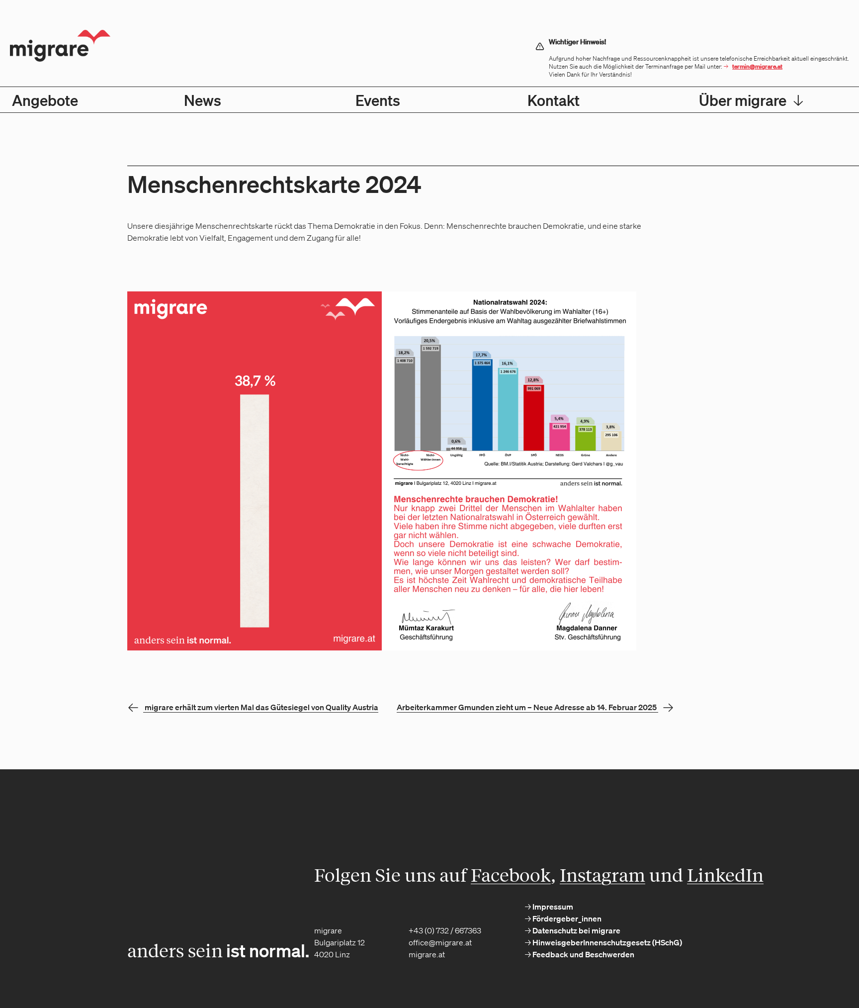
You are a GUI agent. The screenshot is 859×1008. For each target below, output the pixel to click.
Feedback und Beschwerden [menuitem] (582, 954)
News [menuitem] (202, 100)
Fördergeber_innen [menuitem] (566, 918)
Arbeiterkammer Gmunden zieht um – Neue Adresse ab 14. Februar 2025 (527, 707)
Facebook (511, 875)
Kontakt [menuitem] (553, 100)
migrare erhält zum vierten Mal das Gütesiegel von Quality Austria (261, 707)
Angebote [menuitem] (45, 100)
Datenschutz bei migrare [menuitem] (575, 930)
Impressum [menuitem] (552, 907)
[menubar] (429, 100)
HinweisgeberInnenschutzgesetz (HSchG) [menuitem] (606, 942)
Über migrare (751, 100)
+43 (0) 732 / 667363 (445, 930)
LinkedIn (725, 875)
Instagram (602, 875)
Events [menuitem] (377, 100)
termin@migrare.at (757, 66)
